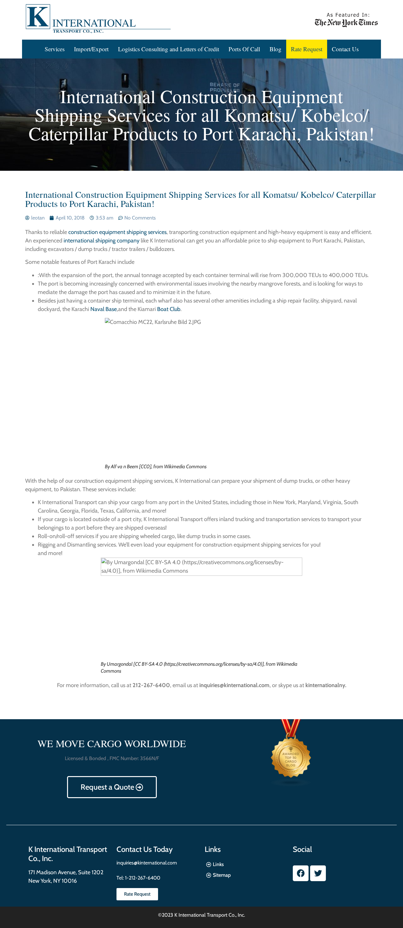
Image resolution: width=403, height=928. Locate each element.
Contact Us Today (144, 849)
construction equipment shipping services (117, 232)
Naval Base (103, 309)
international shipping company (100, 240)
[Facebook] (301, 873)
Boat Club (168, 309)
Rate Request (306, 49)
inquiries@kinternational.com (146, 863)
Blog (275, 49)
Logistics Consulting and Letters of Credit (168, 49)
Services (55, 49)
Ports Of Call (244, 49)
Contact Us (345, 49)
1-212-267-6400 (142, 878)
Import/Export (91, 49)
